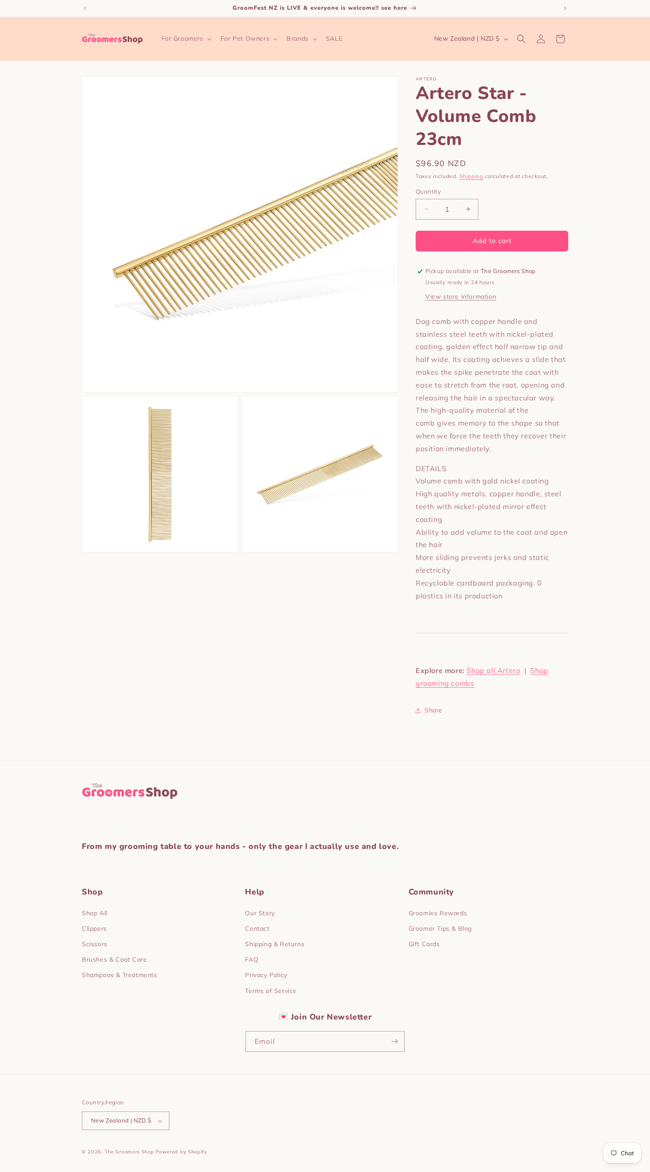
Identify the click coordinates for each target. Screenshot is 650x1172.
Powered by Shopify (181, 1152)
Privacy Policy (266, 975)
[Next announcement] (565, 8)
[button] (185, 38)
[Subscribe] (394, 1041)
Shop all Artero (493, 670)
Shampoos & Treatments (119, 975)
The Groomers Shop (129, 1152)
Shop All (94, 913)
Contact (257, 928)
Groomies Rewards (438, 913)
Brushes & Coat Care (114, 959)
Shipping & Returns (274, 944)
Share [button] (433, 710)
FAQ (251, 959)
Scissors (94, 944)
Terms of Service (271, 991)
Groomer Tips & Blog (440, 928)
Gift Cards (424, 944)
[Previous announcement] (85, 8)
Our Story (260, 913)
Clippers (94, 928)
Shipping (471, 176)
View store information (460, 297)
